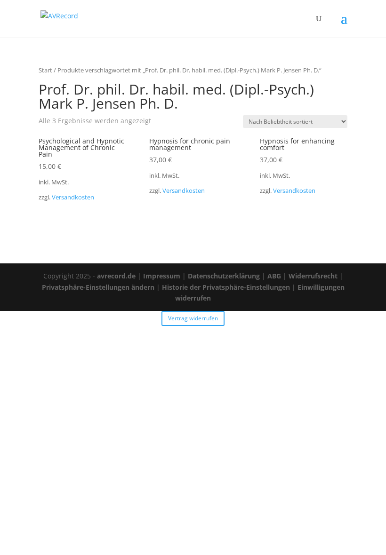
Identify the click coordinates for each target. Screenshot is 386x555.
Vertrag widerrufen (193, 318)
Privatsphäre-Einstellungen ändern (98, 287)
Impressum (161, 275)
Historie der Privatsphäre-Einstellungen (226, 287)
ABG (274, 275)
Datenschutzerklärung (224, 275)
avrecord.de (116, 275)
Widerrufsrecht (313, 275)
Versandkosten (73, 197)
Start (45, 70)
